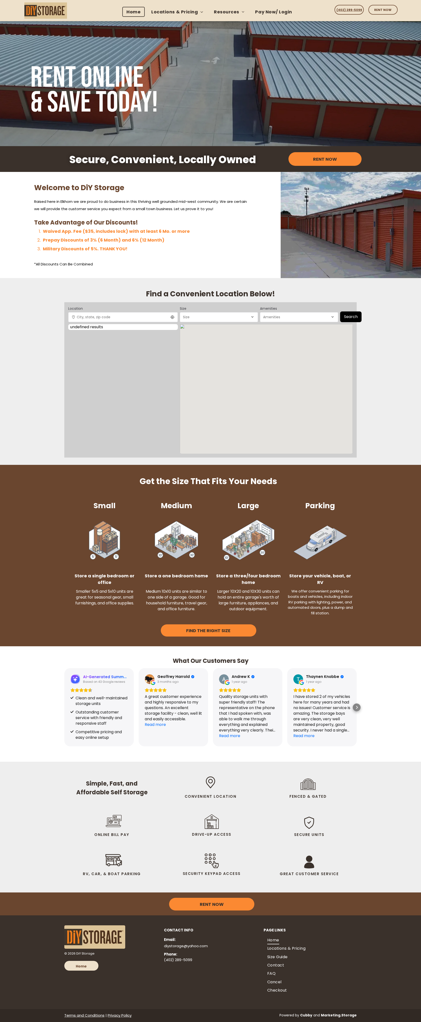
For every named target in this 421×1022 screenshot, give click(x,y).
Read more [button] (155, 724)
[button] (64, 707)
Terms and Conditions (84, 1015)
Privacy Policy (120, 1015)
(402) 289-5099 (178, 959)
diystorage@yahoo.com (186, 945)
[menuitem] (134, 12)
